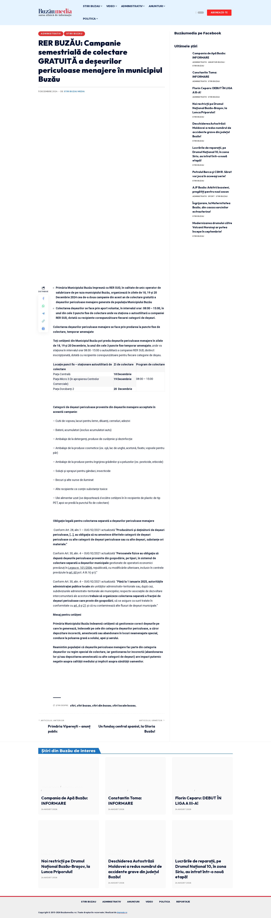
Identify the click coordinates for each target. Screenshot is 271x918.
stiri (73, 705)
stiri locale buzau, (124, 705)
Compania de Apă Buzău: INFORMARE (64, 800)
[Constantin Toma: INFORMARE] (182, 76)
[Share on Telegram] (43, 313)
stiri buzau (84, 705)
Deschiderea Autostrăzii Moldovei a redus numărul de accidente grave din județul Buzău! (135, 868)
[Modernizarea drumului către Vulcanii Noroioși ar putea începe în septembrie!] (182, 227)
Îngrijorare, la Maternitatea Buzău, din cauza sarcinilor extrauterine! (211, 207)
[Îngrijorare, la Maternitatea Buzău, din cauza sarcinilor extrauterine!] (182, 207)
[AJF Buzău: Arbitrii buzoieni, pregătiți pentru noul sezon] (182, 191)
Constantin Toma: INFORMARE (125, 800)
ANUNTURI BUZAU (216, 62)
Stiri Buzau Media (74, 91)
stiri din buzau (101, 705)
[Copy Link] (43, 321)
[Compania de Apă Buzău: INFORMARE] (182, 57)
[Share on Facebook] (43, 298)
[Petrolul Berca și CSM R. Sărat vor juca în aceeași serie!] (182, 176)
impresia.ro (122, 912)
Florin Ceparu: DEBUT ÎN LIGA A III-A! (198, 800)
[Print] (43, 328)
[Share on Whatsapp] (43, 306)
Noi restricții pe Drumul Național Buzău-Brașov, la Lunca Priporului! (209, 108)
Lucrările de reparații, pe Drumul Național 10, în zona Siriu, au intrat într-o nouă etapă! (200, 868)
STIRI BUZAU (74, 33)
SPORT (211, 196)
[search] (192, 12)
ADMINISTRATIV (51, 33)
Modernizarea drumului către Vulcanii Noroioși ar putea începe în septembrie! (212, 227)
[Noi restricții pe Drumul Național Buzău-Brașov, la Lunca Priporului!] (182, 107)
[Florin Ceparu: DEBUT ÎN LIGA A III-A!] (182, 92)
